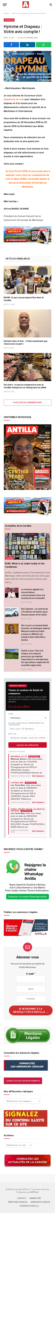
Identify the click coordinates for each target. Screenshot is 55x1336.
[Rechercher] (50, 4)
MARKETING (35, 1198)
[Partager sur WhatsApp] (43, 44)
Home (6, 13)
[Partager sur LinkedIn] (27, 44)
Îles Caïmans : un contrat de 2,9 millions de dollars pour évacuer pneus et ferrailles (34, 612)
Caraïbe (9, 558)
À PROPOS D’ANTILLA (29, 1206)
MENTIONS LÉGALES (17, 1202)
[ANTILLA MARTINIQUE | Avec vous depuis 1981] (25, 4)
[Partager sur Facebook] (11, 44)
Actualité (9, 20)
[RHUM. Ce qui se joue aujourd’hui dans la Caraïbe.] (27, 280)
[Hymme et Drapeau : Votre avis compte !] (27, 66)
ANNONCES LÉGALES (40, 1202)
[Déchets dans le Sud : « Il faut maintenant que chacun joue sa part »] (27, 323)
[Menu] (5, 4)
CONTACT (21, 1198)
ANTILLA (34, 1192)
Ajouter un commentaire (27, 402)
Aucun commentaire (29, 38)
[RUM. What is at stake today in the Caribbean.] (27, 546)
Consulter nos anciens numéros (23, 1081)
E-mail (30, 973)
